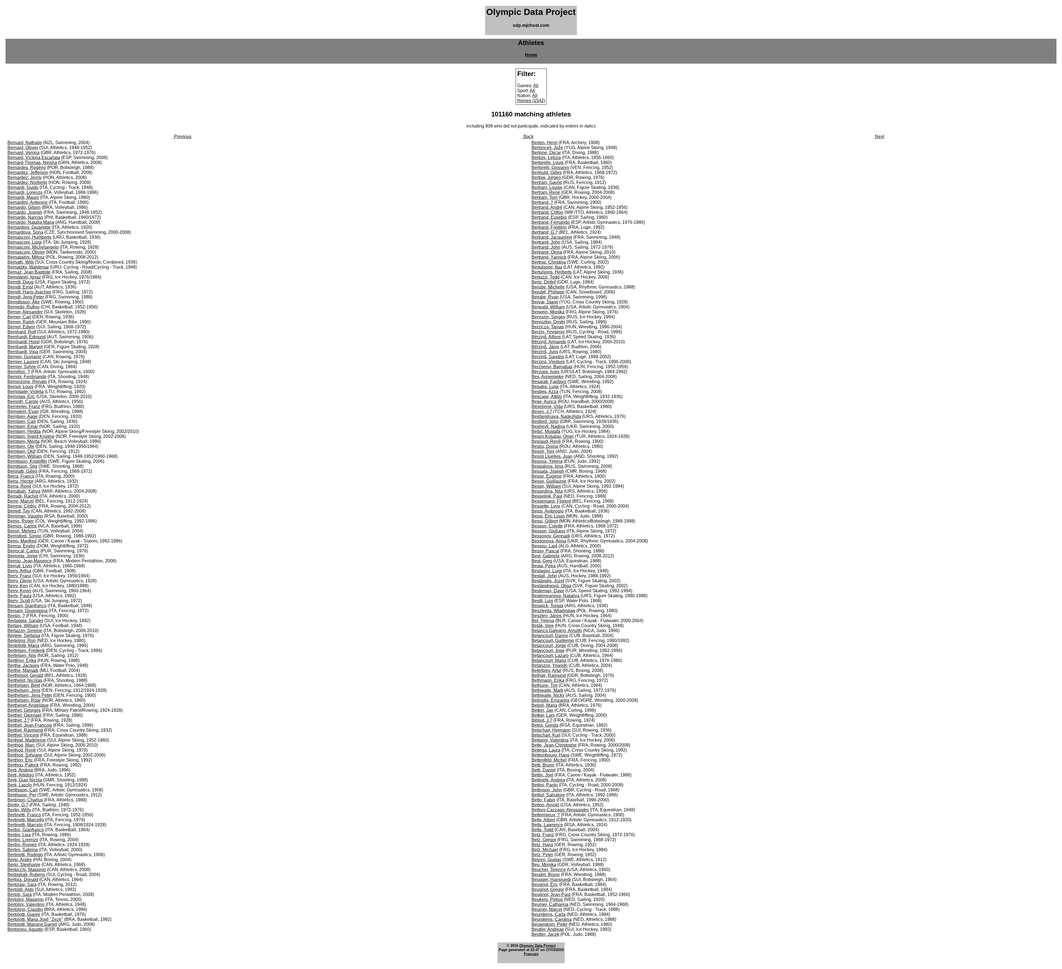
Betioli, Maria (544, 705)
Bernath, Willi (20, 262)
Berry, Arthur (19, 570)
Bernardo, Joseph (24, 212)
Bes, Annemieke (548, 376)
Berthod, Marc (21, 745)
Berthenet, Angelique (28, 705)
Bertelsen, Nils (21, 655)
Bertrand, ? (542, 202)
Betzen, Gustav (546, 859)
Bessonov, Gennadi (551, 536)
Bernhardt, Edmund (26, 336)
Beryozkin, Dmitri (548, 321)
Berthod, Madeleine (26, 740)
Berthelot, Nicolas (24, 680)
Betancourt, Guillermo (553, 640)
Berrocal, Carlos (23, 551)
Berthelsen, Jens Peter (29, 695)
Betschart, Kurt (546, 735)
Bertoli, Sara (19, 894)
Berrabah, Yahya (23, 491)
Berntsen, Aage (22, 416)
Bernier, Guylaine (24, 356)
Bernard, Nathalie (24, 142)
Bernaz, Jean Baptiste (29, 272)
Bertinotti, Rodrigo (25, 854)
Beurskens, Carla (549, 914)
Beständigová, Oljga (551, 585)
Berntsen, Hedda (24, 431)
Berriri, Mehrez (21, 531)
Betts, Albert (543, 819)
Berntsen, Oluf (21, 451)
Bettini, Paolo (545, 785)
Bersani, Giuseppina (27, 610)
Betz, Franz (543, 834)
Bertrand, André (547, 207)
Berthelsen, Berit (23, 685)
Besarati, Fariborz (549, 381)
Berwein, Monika (548, 312)
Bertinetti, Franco (24, 814)
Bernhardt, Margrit (25, 346)
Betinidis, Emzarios (550, 700)
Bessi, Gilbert (545, 521)
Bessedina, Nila (547, 491)
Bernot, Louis (20, 386)
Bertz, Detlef (544, 282)
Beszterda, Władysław (553, 610)
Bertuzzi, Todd (545, 277)
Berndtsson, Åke (23, 302)
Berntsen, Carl (21, 421)
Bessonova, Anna (549, 541)
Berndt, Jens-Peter (25, 297)
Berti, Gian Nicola (24, 780)
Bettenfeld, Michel (549, 760)
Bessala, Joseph (548, 471)
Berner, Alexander (25, 312)
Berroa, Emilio (21, 546)
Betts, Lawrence (547, 824)
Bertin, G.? (17, 804)
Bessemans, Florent (551, 501)
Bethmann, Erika (548, 680)
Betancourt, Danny (550, 635)
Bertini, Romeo (22, 844)
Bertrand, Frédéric (549, 227)
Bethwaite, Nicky (548, 695)
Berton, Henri (545, 142)
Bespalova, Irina (547, 466)
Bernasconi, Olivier (26, 252)
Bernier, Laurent (23, 361)
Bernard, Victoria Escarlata (33, 157)
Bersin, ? (16, 615)
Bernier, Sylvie (21, 366)
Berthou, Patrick (23, 765)
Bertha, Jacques (23, 665)
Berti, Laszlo (19, 785)
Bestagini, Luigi (547, 570)
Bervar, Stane (545, 302)
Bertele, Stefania (23, 635)
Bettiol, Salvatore (548, 795)
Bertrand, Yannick (549, 257)
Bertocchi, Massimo (26, 869)
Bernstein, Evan (23, 411)
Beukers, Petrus (547, 899)
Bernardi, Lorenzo (25, 192)
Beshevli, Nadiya (548, 426)
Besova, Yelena (547, 461)
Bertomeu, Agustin (25, 929)
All (535, 85)
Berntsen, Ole (20, 446)
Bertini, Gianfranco (25, 829)
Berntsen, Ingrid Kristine (30, 436)
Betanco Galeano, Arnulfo (557, 630)
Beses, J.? (542, 411)
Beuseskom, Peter (550, 924)
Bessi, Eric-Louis (548, 516)
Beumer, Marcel (547, 909)
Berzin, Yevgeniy (548, 331)
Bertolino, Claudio (25, 909)
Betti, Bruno (543, 765)
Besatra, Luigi (545, 386)
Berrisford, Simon (24, 536)
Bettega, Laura (546, 750)
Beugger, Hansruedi (551, 879)
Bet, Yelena (543, 620)
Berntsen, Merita (23, 441)
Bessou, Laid (544, 546)
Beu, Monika (544, 864)
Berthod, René (21, 750)
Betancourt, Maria (549, 660)
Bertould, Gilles (547, 172)
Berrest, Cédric (22, 506)
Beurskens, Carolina (552, 919)
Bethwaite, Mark (547, 690)
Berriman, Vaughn (25, 516)
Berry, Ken (17, 585)
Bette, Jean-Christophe (554, 745)
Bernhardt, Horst (23, 341)
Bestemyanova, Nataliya (555, 595)
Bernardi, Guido (22, 187)
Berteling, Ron (21, 640)
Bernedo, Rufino (23, 307)
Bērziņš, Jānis (545, 346)
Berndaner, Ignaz (24, 277)
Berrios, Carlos (22, 526)
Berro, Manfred (22, 541)
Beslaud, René (546, 441)
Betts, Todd (542, 829)
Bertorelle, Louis (548, 162)
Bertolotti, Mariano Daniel (32, 924)
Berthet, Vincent (23, 735)
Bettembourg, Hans (550, 755)
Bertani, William (22, 625)
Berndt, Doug (20, 282)
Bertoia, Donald (22, 879)
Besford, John (545, 421)
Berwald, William (548, 307)
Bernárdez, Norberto (27, 182)
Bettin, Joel (542, 775)
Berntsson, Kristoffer (27, 461)
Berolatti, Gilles (22, 471)
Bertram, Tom (545, 197)
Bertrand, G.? (545, 232)
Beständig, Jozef (548, 580)
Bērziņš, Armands (549, 341)
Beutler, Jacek (545, 934)
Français (531, 954)
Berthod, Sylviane (24, 755)
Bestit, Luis (542, 600)
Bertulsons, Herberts (552, 272)
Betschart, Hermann (551, 730)
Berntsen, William (24, 456)
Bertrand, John (546, 242)
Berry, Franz (19, 575)
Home (531, 55)
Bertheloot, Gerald (25, 675)
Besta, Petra (544, 565)
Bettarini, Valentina (550, 740)
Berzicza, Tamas (548, 326)
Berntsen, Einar (22, 426)
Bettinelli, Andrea (548, 780)
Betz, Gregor (544, 839)
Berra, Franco (20, 476)
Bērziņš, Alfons (546, 336)
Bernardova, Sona (25, 232)
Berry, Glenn (19, 580)
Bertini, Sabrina (22, 849)
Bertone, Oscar (546, 152)
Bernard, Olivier (22, 147)
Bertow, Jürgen (546, 177)
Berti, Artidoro (20, 775)
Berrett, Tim (18, 511)
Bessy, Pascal (545, 551)
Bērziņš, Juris (545, 351)
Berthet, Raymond (25, 730)
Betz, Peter (542, 854)
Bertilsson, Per (21, 795)
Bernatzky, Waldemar (28, 267)
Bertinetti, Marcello (25, 819)
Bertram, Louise (547, 187)
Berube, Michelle (548, 287)
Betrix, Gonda (545, 725)
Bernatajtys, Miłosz (26, 257)
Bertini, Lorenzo (22, 839)
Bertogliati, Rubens (26, 874)
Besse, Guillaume (549, 481)
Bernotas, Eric (21, 396)
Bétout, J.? (542, 720)
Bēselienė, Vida (547, 406)
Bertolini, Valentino (26, 904)
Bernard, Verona (23, 152)
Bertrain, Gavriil (547, 182)
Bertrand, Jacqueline (552, 237)
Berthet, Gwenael (24, 715)
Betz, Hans (542, 844)
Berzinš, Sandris (548, 356)
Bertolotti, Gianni (23, 914)
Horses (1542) (531, 100)
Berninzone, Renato (27, 381)
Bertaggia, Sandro (25, 620)
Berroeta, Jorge (22, 556)
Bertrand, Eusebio (549, 217)
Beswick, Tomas (547, 605)
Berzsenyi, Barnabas (552, 366)
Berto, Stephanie (23, 864)
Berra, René (19, 486)
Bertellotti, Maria (23, 645)
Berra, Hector (20, 481)
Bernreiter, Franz (23, 406)
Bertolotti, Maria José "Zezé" (35, 919)
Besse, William (546, 486)
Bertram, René (546, 192)
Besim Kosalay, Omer (553, 436)
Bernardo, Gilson (24, 207)
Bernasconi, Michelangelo (33, 247)
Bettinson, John (547, 790)
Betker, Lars (543, 715)
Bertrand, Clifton (547, 212)
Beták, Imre (543, 625)
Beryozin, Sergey (548, 317)
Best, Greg (542, 560)
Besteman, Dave (548, 590)
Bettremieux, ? (546, 814)
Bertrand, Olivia (547, 252)
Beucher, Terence (549, 869)
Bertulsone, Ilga (547, 267)
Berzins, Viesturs (548, 361)
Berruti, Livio (19, 565)
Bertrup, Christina (549, 262)
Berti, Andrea (20, 770)
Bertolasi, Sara (22, 884)
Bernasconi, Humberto (29, 237)
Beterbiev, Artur (546, 670)
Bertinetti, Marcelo (25, 824)
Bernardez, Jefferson (27, 172)
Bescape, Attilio (547, 396)
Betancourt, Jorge (549, 645)
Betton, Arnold (545, 804)
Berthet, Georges (24, 710)
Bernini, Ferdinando (26, 376)
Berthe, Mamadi (22, 670)
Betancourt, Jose (548, 650)
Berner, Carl (19, 317)
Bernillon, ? (18, 371)
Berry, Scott (18, 600)
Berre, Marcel (20, 501)
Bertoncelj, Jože (547, 147)
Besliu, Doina (545, 446)
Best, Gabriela (545, 556)
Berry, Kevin (19, 590)
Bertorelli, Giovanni (550, 167)
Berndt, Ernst (20, 287)
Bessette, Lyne (546, 506)
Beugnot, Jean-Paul (551, 894)
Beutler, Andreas (548, 929)
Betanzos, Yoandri (550, 665)
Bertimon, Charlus (25, 799)
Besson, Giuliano (548, 531)
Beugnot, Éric (545, 884)
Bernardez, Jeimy (24, 177)
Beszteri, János (547, 615)
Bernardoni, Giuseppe (29, 227)
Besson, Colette (547, 526)
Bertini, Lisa (19, 834)
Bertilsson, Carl (22, 790)
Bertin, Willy (19, 809)
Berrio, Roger (20, 521)
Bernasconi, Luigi (24, 242)
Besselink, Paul (547, 496)
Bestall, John (544, 575)
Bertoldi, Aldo (20, 889)
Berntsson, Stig (22, 466)
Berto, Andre (19, 859)
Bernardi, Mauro (23, 197)
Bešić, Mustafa (546, 431)
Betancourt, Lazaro (550, 655)
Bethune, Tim (545, 685)
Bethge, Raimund (549, 675)
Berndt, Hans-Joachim (29, 292)
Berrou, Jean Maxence (29, 560)
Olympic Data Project (537, 946)
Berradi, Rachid (22, 496)
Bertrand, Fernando (551, 222)
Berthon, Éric (20, 760)
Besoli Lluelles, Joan (552, 456)
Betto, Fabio (543, 799)
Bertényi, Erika (21, 660)
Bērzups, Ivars (545, 371)
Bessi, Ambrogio (548, 511)
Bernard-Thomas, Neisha (32, 162)
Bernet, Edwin (21, 326)
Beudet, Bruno (546, 874)
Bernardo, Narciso (25, 217)
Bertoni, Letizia (546, 157)
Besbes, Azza (545, 391)
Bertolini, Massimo (25, 899)
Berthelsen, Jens (23, 690)
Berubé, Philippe (548, 292)
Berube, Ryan (545, 297)
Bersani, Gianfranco (26, 605)
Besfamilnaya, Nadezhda (556, 416)
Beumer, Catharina (550, 904)
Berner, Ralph (21, 321)
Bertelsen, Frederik (26, 650)
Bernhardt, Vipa (22, 351)
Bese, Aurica (544, 401)
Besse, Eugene (547, 476)
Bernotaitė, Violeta (25, 391)
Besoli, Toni (543, 451)
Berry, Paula (19, 595)
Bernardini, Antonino (27, 202)
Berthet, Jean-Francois (29, 725)
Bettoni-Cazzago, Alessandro (560, 809)
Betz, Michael (545, 849)
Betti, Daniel (544, 770)
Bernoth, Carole (22, 401)
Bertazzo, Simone (24, 630)
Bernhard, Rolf (21, 331)
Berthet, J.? (18, 720)
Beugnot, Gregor (548, 889)
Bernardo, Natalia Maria (30, 222)
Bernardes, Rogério (26, 167)
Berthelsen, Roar (24, 700)
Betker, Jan (542, 710)
